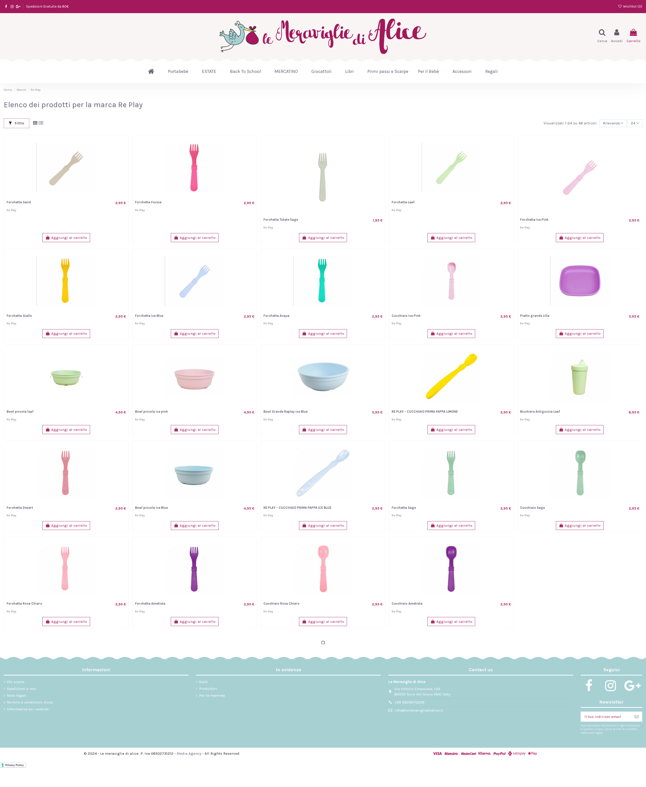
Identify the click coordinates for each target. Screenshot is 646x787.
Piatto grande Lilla (534, 316)
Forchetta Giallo (19, 316)
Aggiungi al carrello (69, 237)
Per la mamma (212, 695)
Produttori (208, 688)
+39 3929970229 (409, 702)
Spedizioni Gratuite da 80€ (47, 6)
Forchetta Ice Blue (149, 316)
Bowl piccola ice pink (151, 411)
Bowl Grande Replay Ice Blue (285, 411)
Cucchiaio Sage (532, 508)
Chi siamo (15, 682)
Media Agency (189, 753)
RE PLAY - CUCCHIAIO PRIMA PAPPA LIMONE (425, 411)
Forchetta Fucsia (148, 202)
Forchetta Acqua (276, 316)
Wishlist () (632, 6)
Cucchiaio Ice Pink (406, 316)
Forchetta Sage (404, 508)
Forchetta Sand (19, 202)
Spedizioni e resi (21, 688)
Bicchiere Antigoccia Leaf (540, 411)
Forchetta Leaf (403, 202)
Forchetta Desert (20, 508)
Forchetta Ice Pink (534, 219)
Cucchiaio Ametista (407, 603)
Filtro (19, 123)
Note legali (16, 695)
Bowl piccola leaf (20, 411)
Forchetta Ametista (150, 603)
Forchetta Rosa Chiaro (24, 603)
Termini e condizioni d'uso (30, 702)
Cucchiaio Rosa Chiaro (281, 603)
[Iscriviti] (636, 717)
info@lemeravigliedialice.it (418, 710)
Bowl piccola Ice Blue (151, 508)
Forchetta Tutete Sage (280, 219)
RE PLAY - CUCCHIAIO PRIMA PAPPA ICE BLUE (297, 508)
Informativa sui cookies (28, 709)
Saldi (203, 682)
